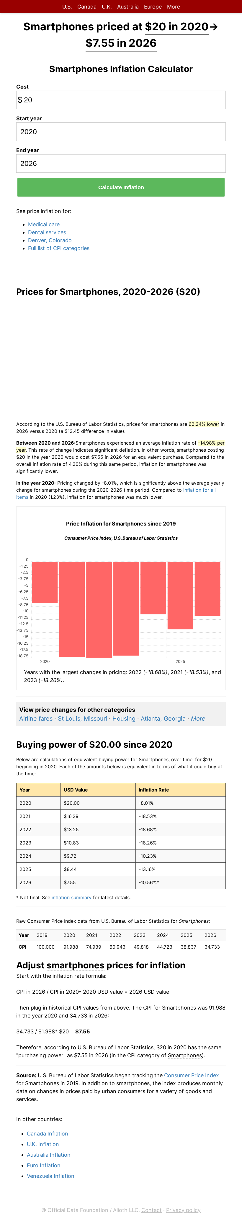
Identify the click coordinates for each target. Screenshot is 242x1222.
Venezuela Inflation (50, 1176)
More (173, 7)
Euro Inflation (43, 1165)
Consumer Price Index (191, 1075)
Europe (153, 7)
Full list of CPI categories (58, 248)
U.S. (67, 7)
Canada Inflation (47, 1133)
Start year (29, 118)
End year (27, 150)
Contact (151, 1210)
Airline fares (36, 718)
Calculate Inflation (121, 187)
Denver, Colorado (50, 240)
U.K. (107, 7)
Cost (22, 87)
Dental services (47, 232)
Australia (128, 7)
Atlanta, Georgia (163, 718)
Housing (123, 718)
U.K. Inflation (43, 1144)
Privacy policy (183, 1210)
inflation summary (71, 897)
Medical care (44, 224)
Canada (87, 7)
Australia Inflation (49, 1155)
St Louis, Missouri (82, 718)
